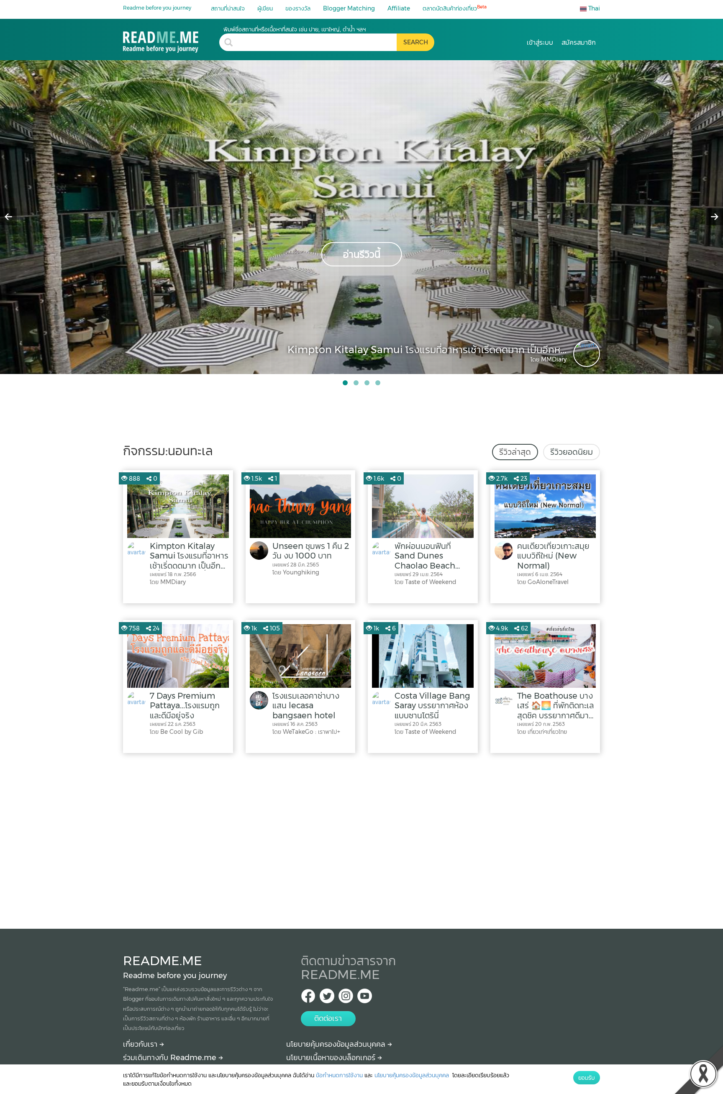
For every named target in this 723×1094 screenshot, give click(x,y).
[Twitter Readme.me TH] (327, 998)
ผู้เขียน (265, 8)
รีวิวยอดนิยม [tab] (571, 452)
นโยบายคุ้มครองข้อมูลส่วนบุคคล (336, 1044)
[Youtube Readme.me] (364, 998)
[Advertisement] (361, 838)
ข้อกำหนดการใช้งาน (339, 1075)
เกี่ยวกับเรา (141, 1044)
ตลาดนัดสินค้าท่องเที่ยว (455, 8)
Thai (593, 8)
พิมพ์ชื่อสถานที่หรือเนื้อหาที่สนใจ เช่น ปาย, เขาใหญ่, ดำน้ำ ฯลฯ (294, 29)
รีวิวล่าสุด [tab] (515, 452)
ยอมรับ (586, 1077)
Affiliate (398, 8)
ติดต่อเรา (328, 1018)
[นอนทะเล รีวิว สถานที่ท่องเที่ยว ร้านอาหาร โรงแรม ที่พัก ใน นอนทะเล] (171, 39)
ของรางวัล (297, 8)
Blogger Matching (349, 8)
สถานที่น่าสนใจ (228, 8)
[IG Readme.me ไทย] (345, 998)
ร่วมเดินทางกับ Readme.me (170, 1057)
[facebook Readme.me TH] (308, 998)
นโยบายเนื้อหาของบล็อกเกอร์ (331, 1057)
